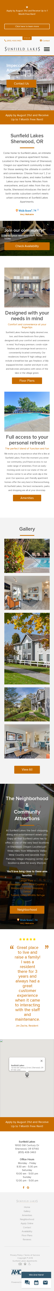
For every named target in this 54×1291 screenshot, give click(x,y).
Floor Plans (27, 380)
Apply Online (27, 1223)
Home (27, 1207)
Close (27, 38)
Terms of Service (32, 1255)
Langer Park (26, 880)
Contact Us (21, 83)
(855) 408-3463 (13, 41)
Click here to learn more (27, 26)
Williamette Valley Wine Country (26, 884)
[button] (27, 1075)
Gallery (27, 1211)
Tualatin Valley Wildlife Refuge (28, 895)
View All (27, 769)
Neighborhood (27, 909)
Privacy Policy (16, 1255)
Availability (27, 1231)
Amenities (27, 498)
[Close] (41, 1060)
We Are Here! (36, 1274)
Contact (46, 41)
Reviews (27, 1239)
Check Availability (27, 246)
